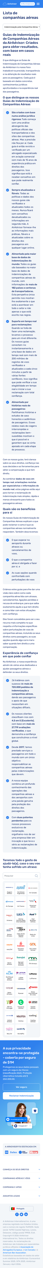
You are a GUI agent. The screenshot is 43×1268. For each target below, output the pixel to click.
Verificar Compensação (27, 4)
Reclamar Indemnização (21, 1095)
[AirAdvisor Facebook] (17, 1214)
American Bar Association (14, 1253)
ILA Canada (30, 1250)
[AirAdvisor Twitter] (21, 1214)
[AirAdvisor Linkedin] (26, 1214)
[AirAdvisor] (10, 4)
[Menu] (38, 4)
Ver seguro (21, 1087)
